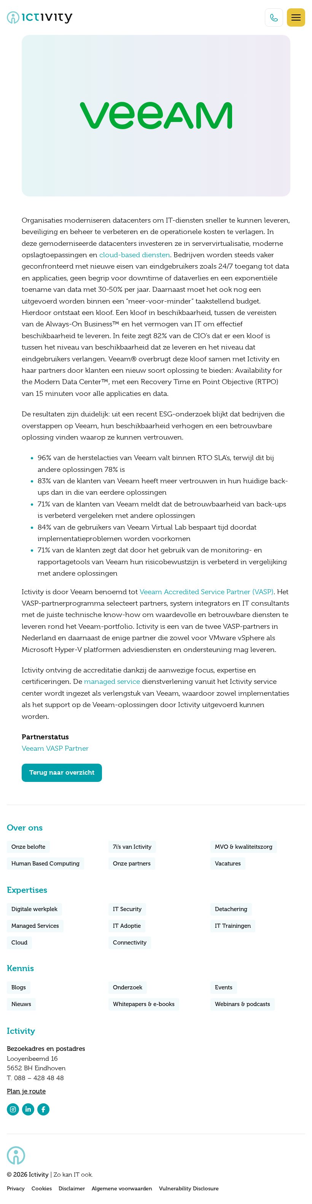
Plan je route (26, 1091)
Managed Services (35, 925)
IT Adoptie (127, 925)
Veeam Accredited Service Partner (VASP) (207, 592)
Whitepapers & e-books (144, 1004)
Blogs (18, 987)
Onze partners (132, 863)
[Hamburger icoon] (296, 17)
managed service (112, 681)
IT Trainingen (233, 925)
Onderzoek (127, 987)
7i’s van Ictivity (132, 846)
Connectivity (129, 942)
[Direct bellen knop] (274, 17)
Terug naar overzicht (61, 772)
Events (223, 987)
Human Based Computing (45, 863)
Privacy (16, 1188)
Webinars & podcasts (242, 1004)
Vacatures (228, 863)
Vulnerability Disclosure (189, 1188)
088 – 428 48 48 (39, 1078)
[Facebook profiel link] (43, 1109)
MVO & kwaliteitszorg (243, 846)
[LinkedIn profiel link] (28, 1109)
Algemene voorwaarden (122, 1188)
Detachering (231, 909)
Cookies (42, 1188)
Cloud (19, 942)
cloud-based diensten (134, 255)
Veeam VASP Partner (55, 748)
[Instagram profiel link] (13, 1109)
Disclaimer (72, 1188)
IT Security (127, 909)
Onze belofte (28, 846)
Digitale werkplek (34, 909)
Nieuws (21, 1004)
